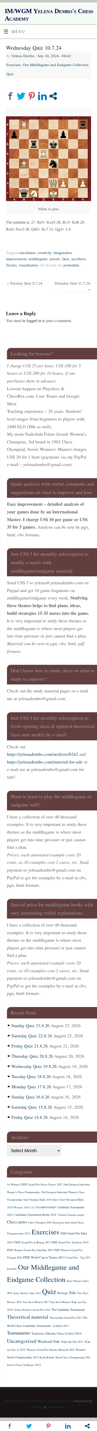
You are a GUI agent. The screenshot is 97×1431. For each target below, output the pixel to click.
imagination (62, 253)
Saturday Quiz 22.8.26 (31, 1036)
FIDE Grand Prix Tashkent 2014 (70, 1242)
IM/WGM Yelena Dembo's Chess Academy (49, 14)
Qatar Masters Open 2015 (27, 1293)
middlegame (38, 259)
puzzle (55, 259)
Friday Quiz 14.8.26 (29, 1117)
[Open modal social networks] (53, 96)
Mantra (37, 1407)
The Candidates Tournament (68, 1309)
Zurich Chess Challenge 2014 (24, 1365)
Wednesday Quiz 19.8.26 (34, 1066)
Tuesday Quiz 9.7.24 (24, 283)
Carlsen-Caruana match (70, 1215)
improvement (16, 259)
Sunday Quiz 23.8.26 (30, 1025)
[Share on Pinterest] (31, 96)
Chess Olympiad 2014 (39, 1222)
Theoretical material (27, 1316)
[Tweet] (21, 96)
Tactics (11, 265)
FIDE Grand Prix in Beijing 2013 (32, 1242)
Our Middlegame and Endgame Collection (56, 65)
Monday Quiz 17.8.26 (31, 1087)
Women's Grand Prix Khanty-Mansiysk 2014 (50, 1349)
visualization (28, 265)
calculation (26, 253)
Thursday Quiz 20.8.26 (32, 1056)
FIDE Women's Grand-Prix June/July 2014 (29, 1250)
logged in (34, 321)
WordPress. (56, 1407)
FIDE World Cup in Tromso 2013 (44, 1257)
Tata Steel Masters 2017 (36, 1302)
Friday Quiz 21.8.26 (29, 1046)
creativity (44, 253)
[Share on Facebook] (10, 96)
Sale (72, 1292)
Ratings (62, 1293)
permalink (71, 265)
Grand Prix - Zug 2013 (78, 1257)
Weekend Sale (49, 1341)
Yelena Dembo (23, 56)
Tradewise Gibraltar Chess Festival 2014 (56, 1333)
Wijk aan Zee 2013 (72, 1342)
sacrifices (78, 259)
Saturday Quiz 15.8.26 (31, 1107)
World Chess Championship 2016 (72, 1357)
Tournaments (18, 1333)
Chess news (17, 1222)
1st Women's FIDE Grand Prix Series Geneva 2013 (34, 1184)
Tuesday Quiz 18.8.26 (31, 1076)
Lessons (12, 1268)
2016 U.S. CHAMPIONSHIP (40, 1207)
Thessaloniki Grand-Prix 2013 (65, 1317)
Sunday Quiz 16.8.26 (30, 1097)
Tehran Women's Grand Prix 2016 (32, 1309)
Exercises (13, 65)
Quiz (10, 74)
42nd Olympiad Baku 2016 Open (40, 1199)
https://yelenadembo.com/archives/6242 (42, 754)
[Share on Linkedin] (42, 96)
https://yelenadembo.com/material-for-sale (45, 762)
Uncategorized (21, 1341)
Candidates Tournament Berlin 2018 (35, 1215)
